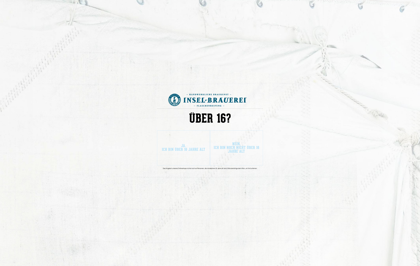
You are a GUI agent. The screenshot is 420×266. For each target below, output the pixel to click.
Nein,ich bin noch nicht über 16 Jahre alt (236, 148)
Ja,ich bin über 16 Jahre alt (183, 148)
